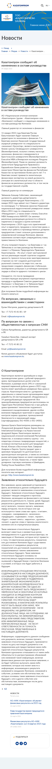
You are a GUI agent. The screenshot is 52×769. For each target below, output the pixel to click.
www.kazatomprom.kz (14, 356)
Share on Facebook (21, 743)
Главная (4, 51)
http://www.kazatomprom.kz (21, 475)
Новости (24, 51)
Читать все (14, 696)
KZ (5, 689)
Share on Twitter (25, 743)
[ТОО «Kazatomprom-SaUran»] (7, 17)
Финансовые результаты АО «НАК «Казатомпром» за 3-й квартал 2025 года (27, 722)
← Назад (5, 48)
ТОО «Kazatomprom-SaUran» (25, 18)
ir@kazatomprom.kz (16, 316)
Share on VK (17, 743)
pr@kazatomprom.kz (16, 349)
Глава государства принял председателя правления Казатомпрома (27, 712)
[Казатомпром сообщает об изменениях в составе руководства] (25, 104)
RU (47, 5)
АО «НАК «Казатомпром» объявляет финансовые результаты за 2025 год (26, 701)
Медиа (14, 51)
